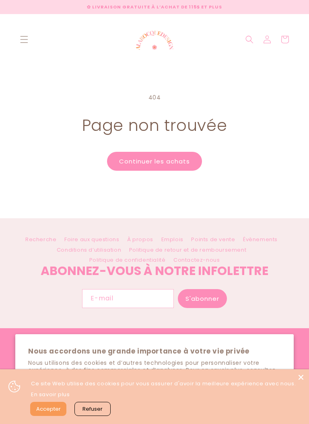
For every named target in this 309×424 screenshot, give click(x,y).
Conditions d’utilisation (89, 250)
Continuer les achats (154, 161)
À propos (140, 239)
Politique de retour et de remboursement (187, 250)
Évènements (260, 239)
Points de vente (213, 239)
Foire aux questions (91, 239)
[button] (24, 39)
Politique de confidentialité (127, 260)
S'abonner (202, 298)
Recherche (40, 240)
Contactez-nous (196, 260)
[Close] (301, 377)
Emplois (172, 239)
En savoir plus (50, 394)
